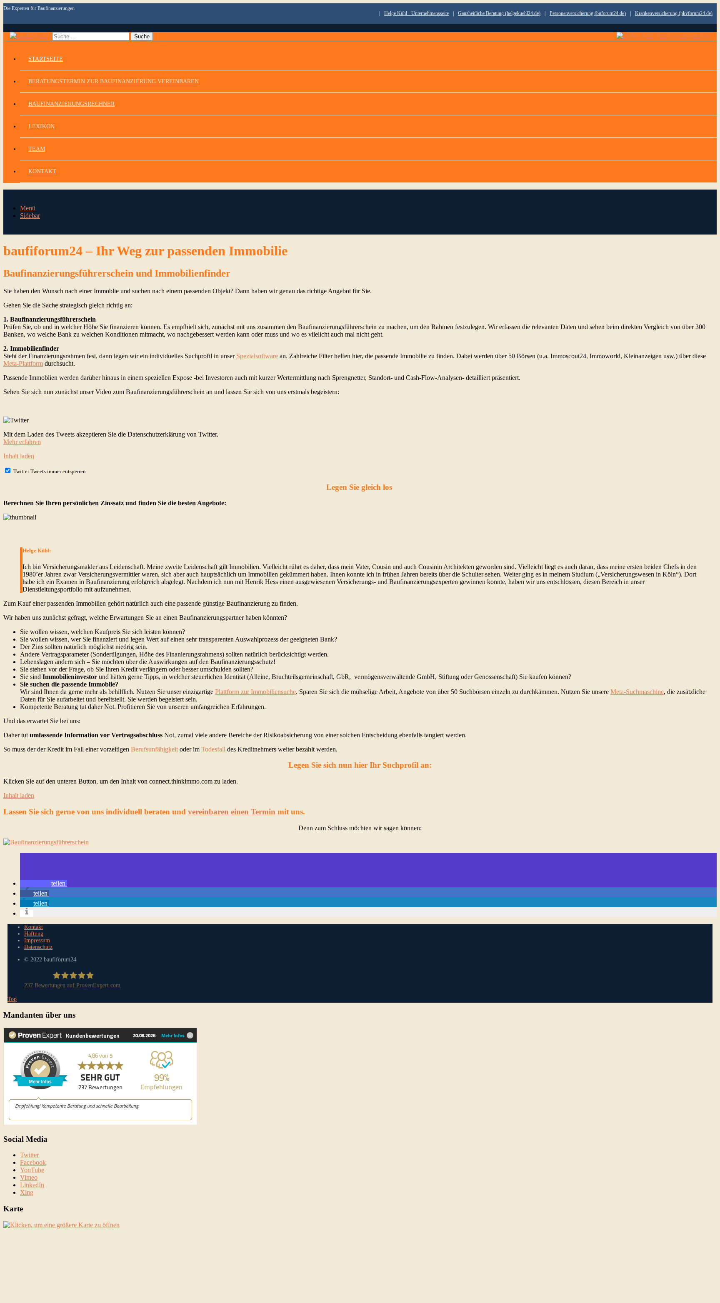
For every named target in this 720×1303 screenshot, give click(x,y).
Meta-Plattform (23, 363)
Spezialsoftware (257, 355)
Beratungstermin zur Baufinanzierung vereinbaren (113, 81)
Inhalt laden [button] (18, 455)
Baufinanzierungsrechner (71, 104)
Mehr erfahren (22, 441)
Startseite (45, 59)
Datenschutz (38, 947)
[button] (43, 883)
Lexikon (41, 126)
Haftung (33, 934)
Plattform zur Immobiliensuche (255, 691)
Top (12, 999)
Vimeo (29, 1177)
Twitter (29, 1154)
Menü (27, 208)
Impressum (37, 940)
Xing (26, 1192)
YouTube (32, 1169)
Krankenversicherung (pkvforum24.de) (673, 13)
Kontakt (42, 171)
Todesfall (213, 749)
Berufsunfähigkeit (154, 749)
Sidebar (30, 215)
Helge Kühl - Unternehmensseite (416, 13)
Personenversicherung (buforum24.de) (588, 13)
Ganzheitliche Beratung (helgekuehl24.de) (499, 13)
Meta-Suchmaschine (637, 691)
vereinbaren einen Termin (231, 811)
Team (36, 149)
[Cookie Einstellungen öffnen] (65, 1295)
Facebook (33, 1162)
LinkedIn (32, 1184)
